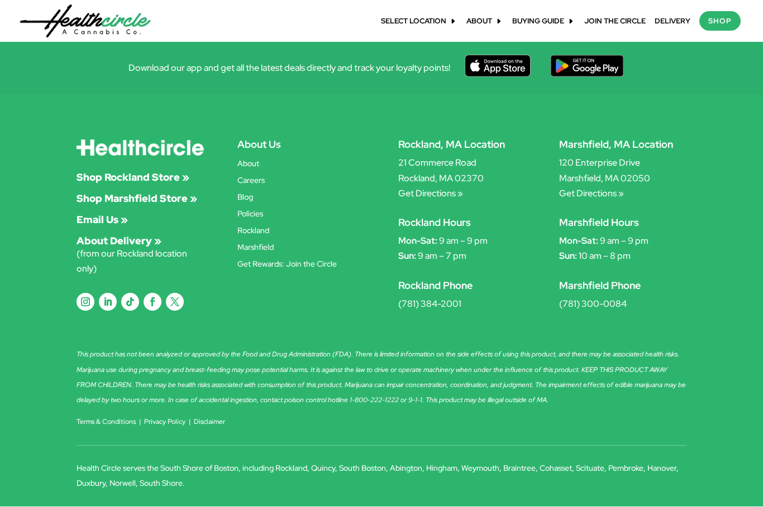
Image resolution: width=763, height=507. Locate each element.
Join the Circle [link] (615, 21)
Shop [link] (720, 21)
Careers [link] (251, 180)
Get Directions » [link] (430, 193)
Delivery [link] (672, 21)
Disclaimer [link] (209, 421)
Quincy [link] (323, 468)
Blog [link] (245, 197)
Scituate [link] (590, 468)
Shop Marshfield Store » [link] (137, 198)
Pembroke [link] (625, 468)
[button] (85, 302)
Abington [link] (406, 468)
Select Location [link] (413, 21)
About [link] (479, 21)
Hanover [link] (661, 468)
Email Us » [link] (102, 219)
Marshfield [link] (255, 247)
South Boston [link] (362, 468)
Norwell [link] (122, 483)
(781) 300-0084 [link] (593, 304)
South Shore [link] (161, 483)
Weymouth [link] (480, 468)
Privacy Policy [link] (164, 421)
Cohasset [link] (556, 468)
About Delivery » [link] (119, 240)
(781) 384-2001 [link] (429, 304)
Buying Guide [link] (538, 21)
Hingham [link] (441, 468)
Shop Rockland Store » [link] (133, 177)
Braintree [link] (519, 468)
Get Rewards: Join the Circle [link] (287, 264)
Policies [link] (250, 214)
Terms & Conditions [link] (106, 421)
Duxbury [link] (91, 483)
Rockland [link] (253, 230)
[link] (85, 20)
